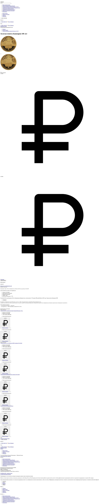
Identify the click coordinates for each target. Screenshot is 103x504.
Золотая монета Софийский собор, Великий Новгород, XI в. (12, 310)
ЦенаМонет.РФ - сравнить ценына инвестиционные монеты (6, 474)
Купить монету (3, 280)
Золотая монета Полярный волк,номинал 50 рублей (10, 374)
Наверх (1, 448)
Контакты (4, 16)
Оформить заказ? (3, 26)
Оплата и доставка (6, 14)
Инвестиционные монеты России (9, 5)
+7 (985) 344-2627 (3, 25)
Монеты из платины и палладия (8, 10)
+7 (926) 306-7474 (3, 21)
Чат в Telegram (11, 21)
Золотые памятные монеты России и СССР (10, 6)
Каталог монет (5, 30)
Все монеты (5, 11)
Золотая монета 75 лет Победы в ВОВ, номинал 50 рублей (11, 343)
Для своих (2, 279)
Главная (4, 29)
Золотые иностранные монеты (8, 8)
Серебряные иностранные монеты (9, 9)
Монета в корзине (5, 327)
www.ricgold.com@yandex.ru (5, 456)
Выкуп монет (5, 13)
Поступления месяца (6, 4)
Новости (4, 15)
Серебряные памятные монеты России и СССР (11, 7)
